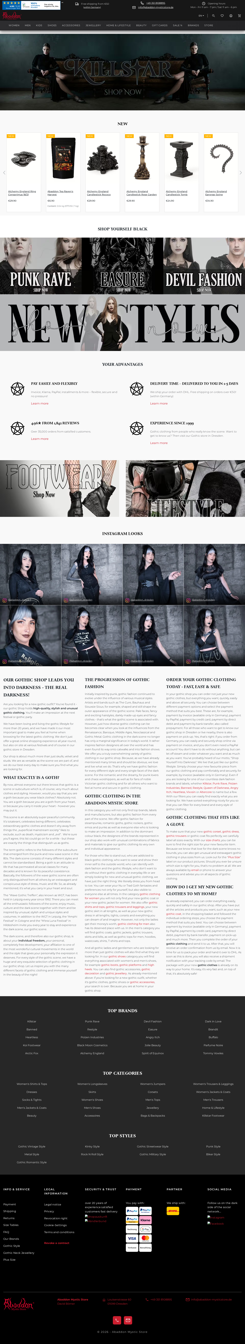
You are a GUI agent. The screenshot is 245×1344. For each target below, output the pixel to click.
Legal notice (52, 1204)
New (123, 123)
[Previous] (4, 172)
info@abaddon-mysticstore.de (155, 7)
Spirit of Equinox (153, 1053)
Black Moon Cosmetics (92, 1045)
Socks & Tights (32, 1099)
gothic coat (173, 914)
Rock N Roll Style (92, 1154)
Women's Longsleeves (92, 1084)
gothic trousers (176, 835)
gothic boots (109, 965)
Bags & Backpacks (153, 1115)
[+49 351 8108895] (117, 1320)
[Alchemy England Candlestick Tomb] (181, 158)
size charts (213, 840)
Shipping (9, 1211)
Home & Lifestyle (213, 1107)
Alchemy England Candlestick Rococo (99, 193)
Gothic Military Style (153, 1154)
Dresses (31, 1092)
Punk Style (213, 1146)
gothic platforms (130, 965)
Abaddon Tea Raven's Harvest (60, 193)
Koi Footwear (31, 1045)
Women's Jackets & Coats (213, 1092)
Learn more (39, 403)
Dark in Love (213, 1021)
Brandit (213, 1029)
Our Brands (11, 1238)
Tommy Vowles (213, 1053)
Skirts (92, 1092)
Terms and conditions (59, 1232)
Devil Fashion (153, 1021)
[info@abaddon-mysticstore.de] (128, 1320)
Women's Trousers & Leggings (213, 1084)
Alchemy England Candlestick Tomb (177, 193)
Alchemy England (92, 1053)
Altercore (206, 792)
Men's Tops (153, 1099)
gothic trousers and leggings (125, 907)
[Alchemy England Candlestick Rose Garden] (142, 158)
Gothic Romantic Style (32, 1162)
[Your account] (230, 15)
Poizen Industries (92, 1037)
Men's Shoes (92, 1107)
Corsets (153, 1092)
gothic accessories (142, 982)
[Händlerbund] (95, 1221)
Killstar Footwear (213, 1115)
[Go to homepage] (19, 16)
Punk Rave (220, 783)
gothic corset (212, 831)
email (195, 870)
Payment (9, 1204)
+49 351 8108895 (155, 3)
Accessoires (92, 1115)
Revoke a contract (56, 1243)
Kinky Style (92, 1146)
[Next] (240, 172)
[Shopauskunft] (96, 1216)
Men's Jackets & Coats (31, 1107)
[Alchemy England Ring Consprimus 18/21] (24, 158)
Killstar (207, 783)
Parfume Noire (213, 1045)
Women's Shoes (92, 1099)
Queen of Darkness (216, 787)
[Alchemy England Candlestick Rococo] (103, 158)
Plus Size (234, 857)
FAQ (6, 1232)
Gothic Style (11, 1245)
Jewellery (152, 1107)
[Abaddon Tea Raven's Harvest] (63, 158)
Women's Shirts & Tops (32, 1084)
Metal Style (31, 1154)
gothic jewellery (116, 973)
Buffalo (213, 1037)
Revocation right (56, 1218)
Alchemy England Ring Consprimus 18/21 (22, 193)
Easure (152, 1029)
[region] (122, 172)
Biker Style (213, 1154)
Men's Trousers (213, 1099)
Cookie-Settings (55, 1225)
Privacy (49, 1211)
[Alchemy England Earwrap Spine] (221, 158)
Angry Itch (153, 1037)
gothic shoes (117, 956)
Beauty (31, 1115)
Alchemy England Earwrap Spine (216, 193)
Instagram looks (122, 533)
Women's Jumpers (152, 1084)
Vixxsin (191, 792)
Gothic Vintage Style (31, 1146)
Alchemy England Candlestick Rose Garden (141, 193)
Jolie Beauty (153, 1045)
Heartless (179, 792)
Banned (186, 787)
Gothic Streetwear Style (152, 1146)
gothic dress (230, 831)
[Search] (213, 15)
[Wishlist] (222, 15)
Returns (9, 1218)
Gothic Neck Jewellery (18, 1252)
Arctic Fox (31, 1053)
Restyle (197, 787)
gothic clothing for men (133, 924)
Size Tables (10, 1225)
